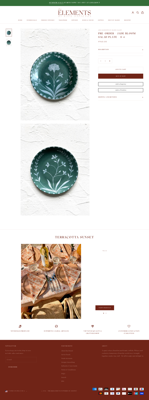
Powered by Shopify (69, 391)
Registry (127, 20)
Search (63, 377)
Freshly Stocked (47, 20)
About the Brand (67, 351)
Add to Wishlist (120, 90)
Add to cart (120, 69)
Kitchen (75, 20)
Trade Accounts (66, 358)
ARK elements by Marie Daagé (110, 30)
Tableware (63, 20)
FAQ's (63, 374)
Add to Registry (120, 84)
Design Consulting (68, 362)
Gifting (101, 20)
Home (20, 20)
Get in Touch (65, 355)
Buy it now (121, 76)
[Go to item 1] (9, 33)
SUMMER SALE (56, 3)
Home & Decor (87, 20)
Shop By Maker (114, 20)
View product (105, 308)
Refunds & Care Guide (69, 366)
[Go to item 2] (9, 42)
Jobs (62, 381)
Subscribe (12, 367)
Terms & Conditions (68, 370)
